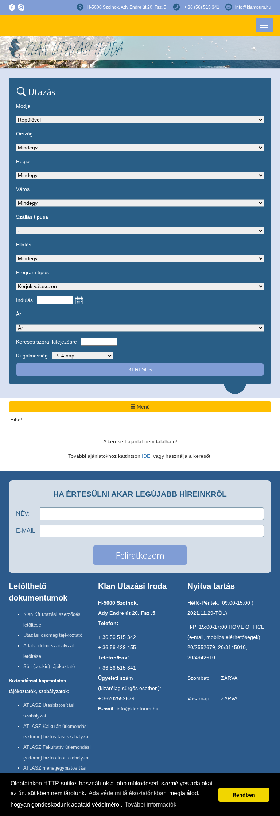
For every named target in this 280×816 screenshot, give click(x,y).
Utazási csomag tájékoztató (52, 635)
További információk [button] (150, 804)
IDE (146, 456)
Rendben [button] (244, 795)
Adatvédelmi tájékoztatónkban (128, 793)
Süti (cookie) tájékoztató (49, 666)
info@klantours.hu (253, 7)
